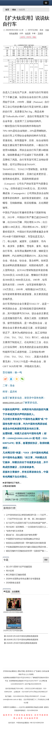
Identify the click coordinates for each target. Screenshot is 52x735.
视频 (7, 591)
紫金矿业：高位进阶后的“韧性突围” (21, 535)
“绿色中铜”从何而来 (14, 531)
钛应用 (27, 33)
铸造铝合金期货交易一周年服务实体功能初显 (26, 543)
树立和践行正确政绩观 (16, 574)
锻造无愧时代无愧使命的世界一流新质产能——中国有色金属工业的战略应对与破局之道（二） (27, 551)
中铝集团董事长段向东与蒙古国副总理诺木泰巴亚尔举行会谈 (27, 547)
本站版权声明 (31, 718)
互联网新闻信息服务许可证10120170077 (23, 681)
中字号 (29, 37)
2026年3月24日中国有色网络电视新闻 (13, 612)
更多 (46, 560)
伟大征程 (10, 570)
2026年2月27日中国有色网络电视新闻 (13, 631)
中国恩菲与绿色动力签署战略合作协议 (23, 539)
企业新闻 (15, 591)
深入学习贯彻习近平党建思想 (19, 566)
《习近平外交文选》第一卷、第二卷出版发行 (26, 519)
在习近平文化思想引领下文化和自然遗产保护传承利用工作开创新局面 (27, 523)
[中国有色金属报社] (10, 671)
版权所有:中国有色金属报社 (18, 715)
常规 (34, 37)
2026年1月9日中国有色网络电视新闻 (21, 643)
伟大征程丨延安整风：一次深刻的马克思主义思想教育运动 (27, 527)
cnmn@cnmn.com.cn (11, 699)
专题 (5, 560)
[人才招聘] (29, 674)
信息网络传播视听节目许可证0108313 (17, 678)
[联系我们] (29, 671)
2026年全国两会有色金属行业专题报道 (23, 578)
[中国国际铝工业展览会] (26, 496)
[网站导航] (21, 671)
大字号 (22, 37)
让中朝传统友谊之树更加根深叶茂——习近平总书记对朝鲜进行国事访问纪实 (27, 515)
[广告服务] (37, 671)
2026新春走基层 (13, 582)
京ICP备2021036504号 (33, 684)
